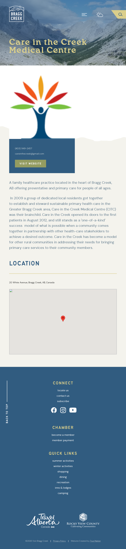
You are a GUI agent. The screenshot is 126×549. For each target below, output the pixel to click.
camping (63, 493)
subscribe (63, 401)
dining (63, 476)
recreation (63, 482)
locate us (63, 390)
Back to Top (7, 413)
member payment (63, 440)
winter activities (63, 466)
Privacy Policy (59, 541)
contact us (63, 395)
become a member (63, 434)
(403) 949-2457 (23, 148)
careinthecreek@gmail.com (29, 153)
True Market (95, 541)
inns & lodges (63, 487)
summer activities (63, 460)
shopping (63, 471)
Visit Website (31, 163)
